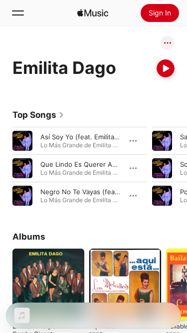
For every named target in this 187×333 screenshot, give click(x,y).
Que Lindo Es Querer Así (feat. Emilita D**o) (109, 164)
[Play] (166, 68)
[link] (38, 114)
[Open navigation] (18, 13)
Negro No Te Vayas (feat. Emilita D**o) (100, 192)
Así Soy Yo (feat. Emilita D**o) (87, 137)
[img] (92, 12)
